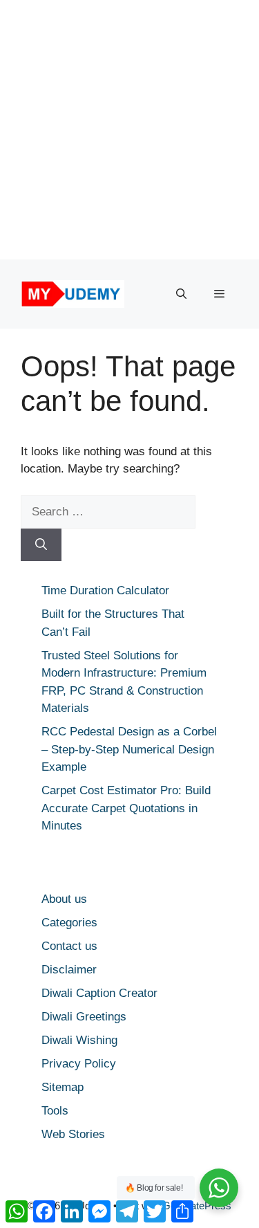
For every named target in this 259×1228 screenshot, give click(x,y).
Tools (54, 1110)
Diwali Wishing (79, 1040)
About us (64, 899)
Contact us (69, 946)
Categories (69, 922)
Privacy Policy (78, 1063)
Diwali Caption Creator (99, 993)
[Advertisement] (129, 129)
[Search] (41, 545)
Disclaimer (69, 969)
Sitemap (62, 1087)
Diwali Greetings (83, 1016)
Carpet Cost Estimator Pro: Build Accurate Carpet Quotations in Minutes (126, 808)
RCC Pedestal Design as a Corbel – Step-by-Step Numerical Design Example (129, 749)
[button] (181, 294)
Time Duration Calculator (105, 590)
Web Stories (73, 1134)
